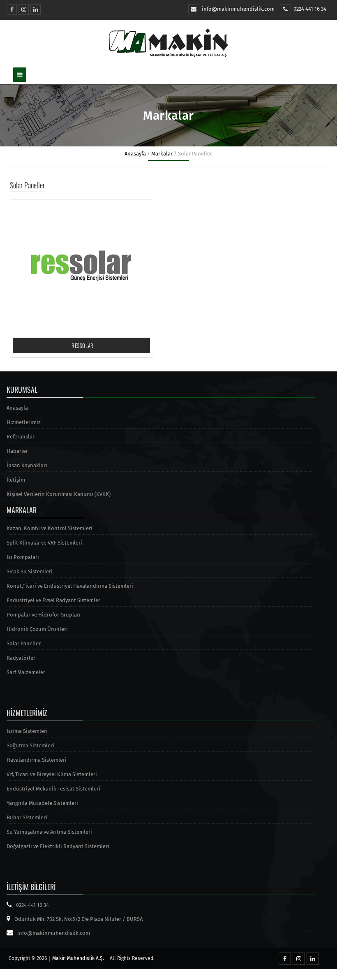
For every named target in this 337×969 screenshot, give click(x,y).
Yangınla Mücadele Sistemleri (42, 803)
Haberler (17, 451)
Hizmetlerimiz (24, 422)
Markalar (162, 154)
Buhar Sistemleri (27, 817)
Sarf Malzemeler (26, 672)
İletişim (16, 480)
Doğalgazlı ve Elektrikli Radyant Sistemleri (58, 846)
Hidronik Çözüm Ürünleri (37, 629)
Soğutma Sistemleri (30, 745)
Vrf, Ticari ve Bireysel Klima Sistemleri (52, 774)
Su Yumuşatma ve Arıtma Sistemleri (49, 832)
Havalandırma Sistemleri (37, 760)
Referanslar (21, 437)
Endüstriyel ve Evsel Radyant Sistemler (53, 600)
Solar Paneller (24, 643)
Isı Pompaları (23, 557)
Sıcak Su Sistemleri (30, 571)
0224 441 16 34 (309, 9)
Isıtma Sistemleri (27, 731)
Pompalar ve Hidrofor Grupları (44, 615)
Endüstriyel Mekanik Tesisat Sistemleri (53, 789)
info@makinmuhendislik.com (238, 9)
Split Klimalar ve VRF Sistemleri (44, 543)
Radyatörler (21, 658)
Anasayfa (135, 154)
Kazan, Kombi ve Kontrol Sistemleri (49, 528)
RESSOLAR (83, 345)
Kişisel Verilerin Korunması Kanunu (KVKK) (59, 494)
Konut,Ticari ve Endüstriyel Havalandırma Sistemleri (70, 586)
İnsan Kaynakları (27, 465)
